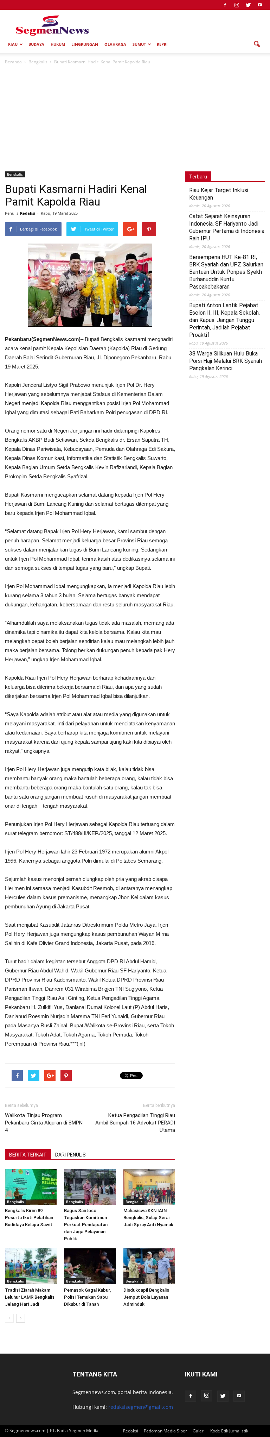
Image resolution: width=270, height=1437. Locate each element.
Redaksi (27, 213)
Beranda (13, 62)
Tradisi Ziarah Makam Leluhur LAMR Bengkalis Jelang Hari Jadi (29, 1297)
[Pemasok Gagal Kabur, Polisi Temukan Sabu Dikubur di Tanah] (90, 1266)
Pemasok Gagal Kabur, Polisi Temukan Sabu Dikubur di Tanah (87, 1297)
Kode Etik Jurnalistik (229, 1431)
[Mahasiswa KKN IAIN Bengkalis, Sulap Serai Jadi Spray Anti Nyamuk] (149, 1187)
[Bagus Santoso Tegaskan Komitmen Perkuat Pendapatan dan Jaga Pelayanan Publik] (90, 1187)
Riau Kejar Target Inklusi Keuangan (218, 194)
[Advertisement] (135, 118)
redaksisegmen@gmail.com (140, 1407)
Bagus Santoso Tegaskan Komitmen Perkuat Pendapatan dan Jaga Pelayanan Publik (86, 1224)
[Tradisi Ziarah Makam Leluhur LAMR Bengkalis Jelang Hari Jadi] (31, 1266)
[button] (256, 44)
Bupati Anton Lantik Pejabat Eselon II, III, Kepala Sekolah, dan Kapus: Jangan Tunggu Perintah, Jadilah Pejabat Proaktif (224, 320)
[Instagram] (236, 5)
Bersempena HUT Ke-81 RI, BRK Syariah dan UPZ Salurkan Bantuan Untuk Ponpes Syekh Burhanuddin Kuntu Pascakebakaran (226, 272)
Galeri (199, 1431)
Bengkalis (15, 174)
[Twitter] (248, 5)
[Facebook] (225, 5)
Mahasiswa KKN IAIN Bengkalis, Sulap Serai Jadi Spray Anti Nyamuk (148, 1217)
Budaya (36, 44)
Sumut (139, 44)
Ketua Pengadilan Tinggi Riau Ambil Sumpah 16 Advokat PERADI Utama (135, 1122)
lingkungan (84, 44)
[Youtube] (260, 5)
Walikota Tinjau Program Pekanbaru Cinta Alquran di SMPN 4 (44, 1122)
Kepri (162, 44)
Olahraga (115, 44)
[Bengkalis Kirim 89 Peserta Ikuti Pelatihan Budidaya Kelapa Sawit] (31, 1187)
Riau (13, 44)
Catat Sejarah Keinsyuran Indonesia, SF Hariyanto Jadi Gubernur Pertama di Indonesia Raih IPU (226, 227)
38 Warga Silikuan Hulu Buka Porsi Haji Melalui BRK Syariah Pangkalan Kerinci (225, 361)
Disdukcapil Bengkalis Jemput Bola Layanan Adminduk (146, 1297)
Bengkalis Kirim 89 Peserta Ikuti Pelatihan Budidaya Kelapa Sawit (29, 1217)
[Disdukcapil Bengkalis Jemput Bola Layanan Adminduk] (149, 1266)
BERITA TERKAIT (28, 1155)
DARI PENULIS (70, 1155)
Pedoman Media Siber (165, 1431)
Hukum (58, 44)
